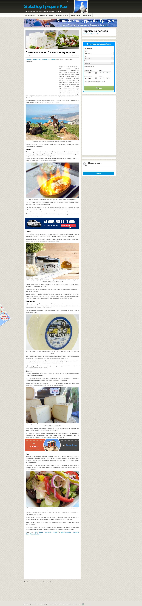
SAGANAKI (56, 532)
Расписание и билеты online (91, 34)
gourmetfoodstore (66, 532)
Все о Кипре (87, 15)
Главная (26, 2)
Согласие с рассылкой (73, 604)
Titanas (32, 534)
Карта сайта (66, 2)
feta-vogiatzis (38, 532)
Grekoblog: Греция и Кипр (33, 59)
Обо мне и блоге (34, 2)
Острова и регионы (62, 15)
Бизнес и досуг (75, 15)
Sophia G (37, 534)
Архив (59, 2)
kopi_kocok (48, 532)
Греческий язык (30, 15)
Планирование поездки (45, 15)
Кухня (77, 55)
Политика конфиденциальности (59, 604)
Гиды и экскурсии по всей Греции (48, 2)
